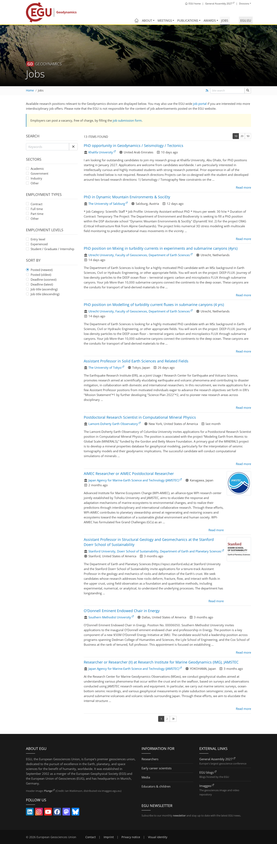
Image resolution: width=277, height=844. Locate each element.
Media (146, 777)
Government (39, 173)
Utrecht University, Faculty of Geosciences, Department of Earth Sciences (139, 255)
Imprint (109, 837)
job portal (200, 104)
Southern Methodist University (109, 617)
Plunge (48, 791)
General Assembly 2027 (216, 759)
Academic (37, 169)
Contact (90, 837)
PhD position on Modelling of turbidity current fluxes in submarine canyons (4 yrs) (154, 304)
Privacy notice (130, 837)
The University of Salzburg (106, 204)
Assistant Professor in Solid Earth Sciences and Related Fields (136, 361)
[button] (73, 146)
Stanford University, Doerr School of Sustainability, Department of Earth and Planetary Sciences (154, 551)
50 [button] (248, 136)
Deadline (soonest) (43, 279)
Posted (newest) (42, 270)
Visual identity (157, 837)
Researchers (150, 759)
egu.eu (245, 20)
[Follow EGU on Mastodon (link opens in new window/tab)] (66, 813)
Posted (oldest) (41, 275)
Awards (210, 20)
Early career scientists (157, 768)
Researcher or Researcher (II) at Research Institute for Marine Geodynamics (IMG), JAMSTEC (161, 662)
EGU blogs (206, 772)
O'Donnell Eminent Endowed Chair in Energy (122, 610)
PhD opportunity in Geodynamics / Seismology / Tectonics (133, 145)
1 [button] (161, 719)
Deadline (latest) (42, 284)
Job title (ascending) (44, 289)
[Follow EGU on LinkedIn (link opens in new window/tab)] (30, 813)
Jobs (224, 20)
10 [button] (235, 136)
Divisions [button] (244, 3)
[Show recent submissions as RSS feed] (207, 90)
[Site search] (247, 90)
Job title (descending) (45, 294)
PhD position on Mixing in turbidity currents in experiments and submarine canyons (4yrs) (160, 248)
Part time (37, 214)
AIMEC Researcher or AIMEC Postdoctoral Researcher (129, 473)
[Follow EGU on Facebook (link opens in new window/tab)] (57, 813)
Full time (37, 209)
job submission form (127, 120)
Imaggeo (205, 786)
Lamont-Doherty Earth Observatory (113, 424)
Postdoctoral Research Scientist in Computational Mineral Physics (140, 417)
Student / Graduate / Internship (52, 249)
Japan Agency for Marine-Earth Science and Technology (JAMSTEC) (133, 480)
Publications (187, 20)
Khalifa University (100, 152)
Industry (36, 178)
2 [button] (167, 719)
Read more (243, 187)
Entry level (38, 239)
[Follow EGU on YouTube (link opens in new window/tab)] (48, 813)
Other (35, 183)
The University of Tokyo (104, 367)
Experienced (39, 244)
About (147, 20)
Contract (36, 204)
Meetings (165, 20)
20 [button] (241, 136)
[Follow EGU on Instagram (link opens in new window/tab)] (39, 813)
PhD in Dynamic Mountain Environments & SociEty (127, 196)
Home (30, 90)
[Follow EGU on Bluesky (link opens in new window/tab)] (75, 813)
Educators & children (156, 786)
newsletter (179, 815)
